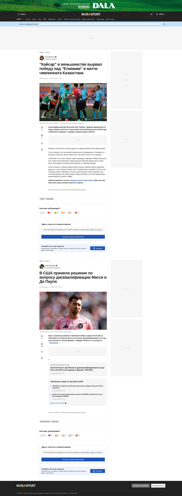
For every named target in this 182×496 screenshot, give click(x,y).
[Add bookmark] (42, 149)
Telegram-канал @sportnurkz (81, 180)
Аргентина (55, 421)
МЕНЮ (23, 14)
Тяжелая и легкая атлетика (72, 19)
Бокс (39, 19)
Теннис (34, 19)
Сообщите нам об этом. (77, 190)
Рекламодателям (158, 485)
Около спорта (110, 19)
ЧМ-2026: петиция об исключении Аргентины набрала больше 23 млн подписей (77, 387)
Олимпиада (100, 19)
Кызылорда (49, 199)
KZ (151, 14)
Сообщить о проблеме (140, 485)
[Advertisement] (91, 37)
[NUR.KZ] (91, 14)
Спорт (19, 19)
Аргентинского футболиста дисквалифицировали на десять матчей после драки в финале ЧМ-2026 (77, 369)
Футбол (28, 19)
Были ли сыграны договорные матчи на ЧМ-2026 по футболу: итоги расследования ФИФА (77, 395)
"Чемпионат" (53, 343)
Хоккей (59, 19)
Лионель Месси (45, 421)
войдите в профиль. (96, 229)
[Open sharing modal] (42, 143)
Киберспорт (51, 19)
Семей (42, 199)
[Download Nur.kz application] (91, 5)
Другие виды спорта (88, 19)
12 (44, 435)
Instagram (99, 248)
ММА (44, 19)
